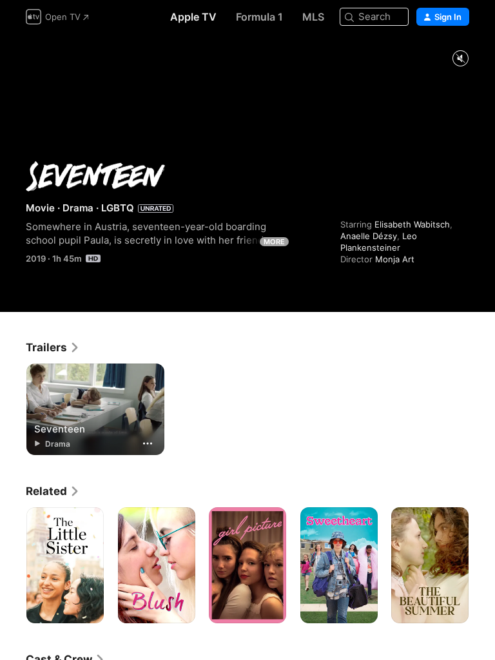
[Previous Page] (13, 565)
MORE (274, 241)
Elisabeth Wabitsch (412, 224)
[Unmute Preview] (460, 59)
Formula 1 (259, 16)
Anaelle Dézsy (368, 236)
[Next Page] (482, 565)
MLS (313, 16)
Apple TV (193, 16)
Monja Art (394, 259)
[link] (53, 347)
